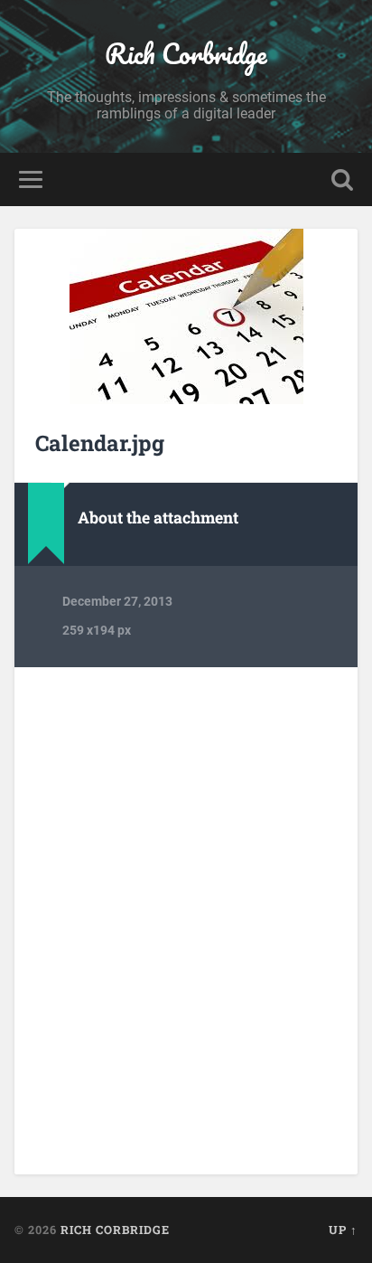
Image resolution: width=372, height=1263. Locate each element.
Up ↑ (343, 1229)
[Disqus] (186, 919)
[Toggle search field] (342, 179)
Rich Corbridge (186, 54)
